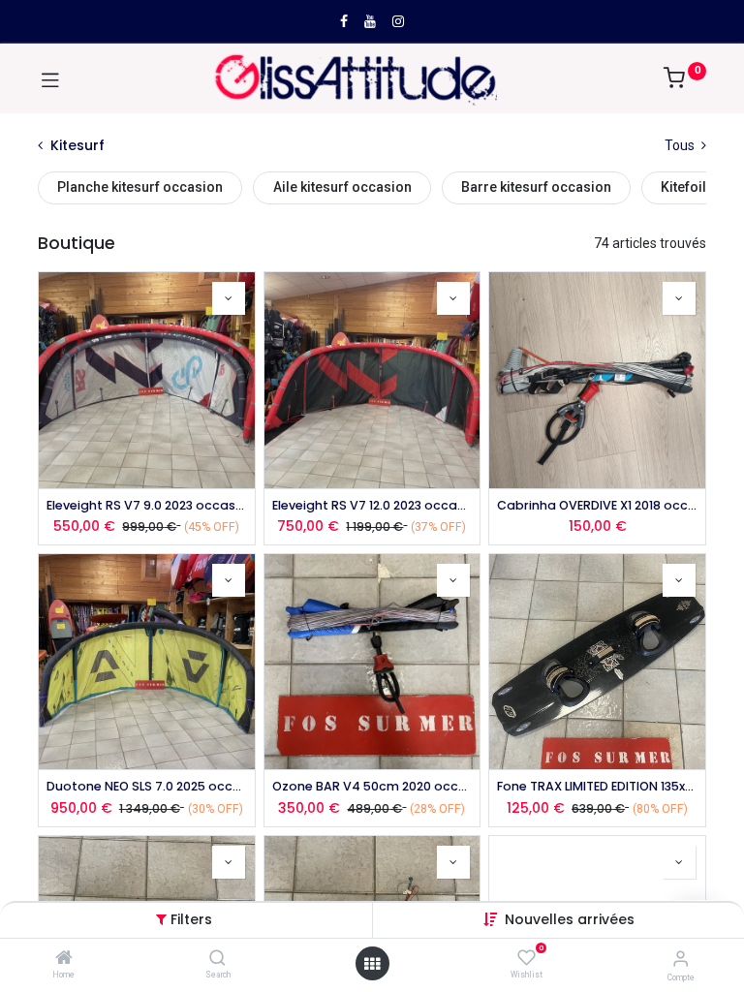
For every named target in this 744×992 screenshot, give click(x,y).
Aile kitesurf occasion (342, 187)
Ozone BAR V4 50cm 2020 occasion (372, 786)
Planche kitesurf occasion (140, 187)
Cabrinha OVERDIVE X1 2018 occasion (597, 505)
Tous (681, 145)
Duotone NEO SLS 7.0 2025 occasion (146, 786)
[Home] (64, 959)
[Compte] (680, 958)
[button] (570, 919)
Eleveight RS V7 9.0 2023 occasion (146, 505)
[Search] (217, 959)
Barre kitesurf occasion (536, 187)
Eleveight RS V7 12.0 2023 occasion (372, 505)
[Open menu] (372, 964)
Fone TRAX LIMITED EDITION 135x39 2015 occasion (597, 786)
